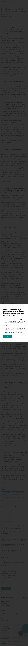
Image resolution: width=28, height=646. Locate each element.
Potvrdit (7, 336)
